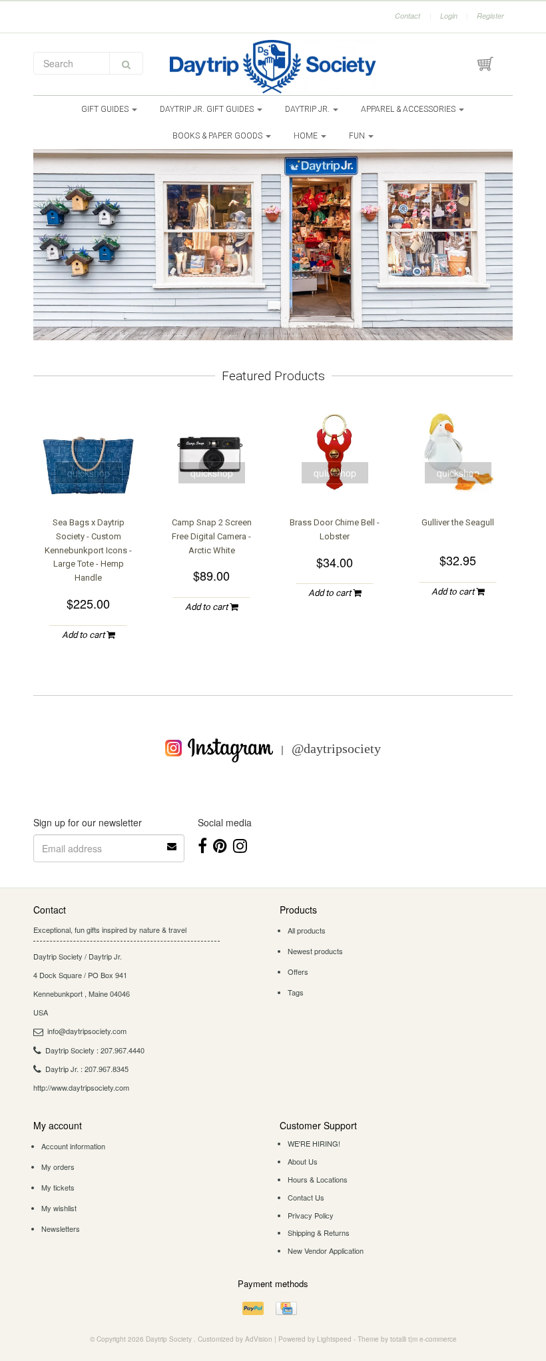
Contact (407, 16)
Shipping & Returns (319, 1232)
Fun (358, 135)
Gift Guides (106, 109)
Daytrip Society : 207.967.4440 (94, 1050)
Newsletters (60, 1228)
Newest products (315, 951)
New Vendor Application (326, 1250)
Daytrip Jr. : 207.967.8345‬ (87, 1068)
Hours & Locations (318, 1179)
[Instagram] (240, 844)
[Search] (126, 63)
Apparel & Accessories (409, 109)
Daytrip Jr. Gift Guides (208, 109)
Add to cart (84, 635)
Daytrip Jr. (308, 109)
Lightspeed (334, 1339)
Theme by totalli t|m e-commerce (407, 1339)
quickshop (88, 472)
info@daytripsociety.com (87, 1030)
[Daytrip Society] (273, 66)
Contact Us (306, 1197)
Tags (296, 992)
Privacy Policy (311, 1215)
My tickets (58, 1187)
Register (490, 16)
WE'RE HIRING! (314, 1143)
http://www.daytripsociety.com (81, 1087)
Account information (73, 1146)
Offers (298, 971)
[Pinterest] (220, 844)
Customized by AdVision (235, 1339)
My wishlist (59, 1208)
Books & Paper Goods (218, 135)
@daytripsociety (336, 748)
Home (307, 135)
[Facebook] (202, 844)
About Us (303, 1161)
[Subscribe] (172, 842)
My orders (58, 1166)
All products (307, 930)
